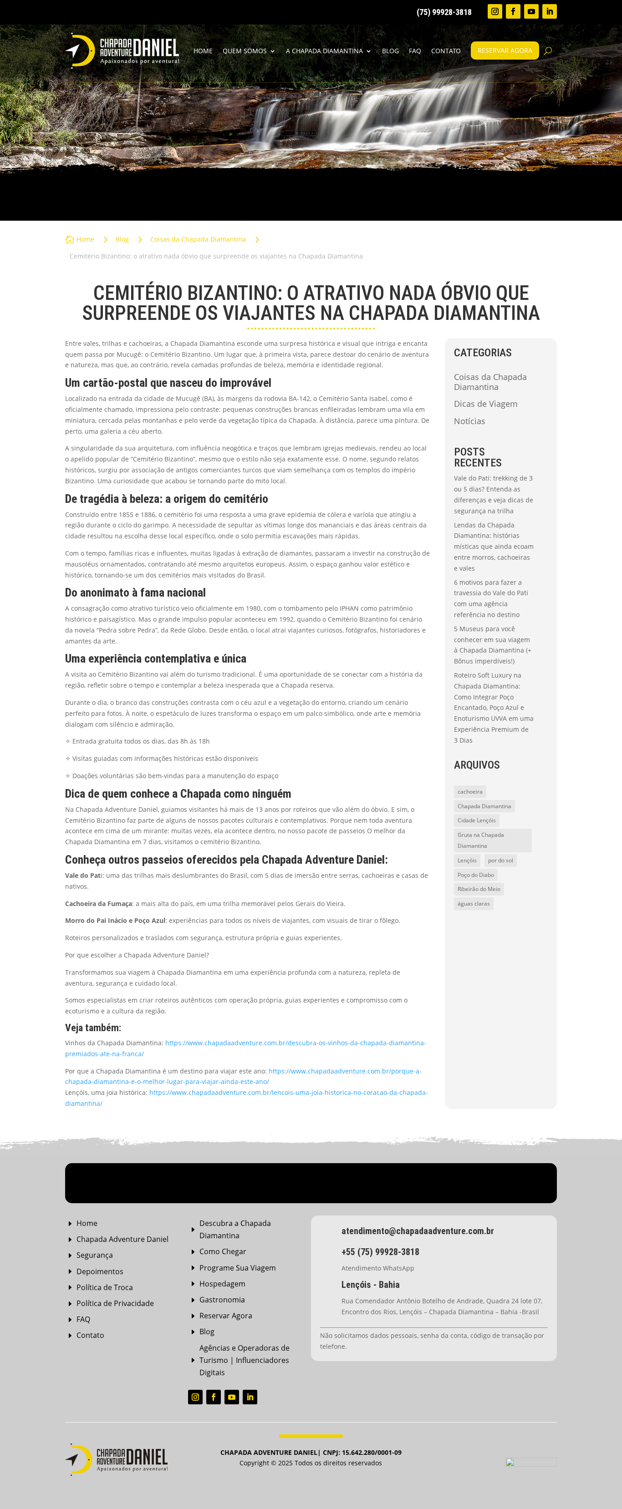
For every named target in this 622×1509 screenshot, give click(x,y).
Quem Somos (245, 50)
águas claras (474, 903)
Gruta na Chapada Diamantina (481, 840)
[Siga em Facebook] (513, 11)
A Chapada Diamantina (324, 50)
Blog (390, 50)
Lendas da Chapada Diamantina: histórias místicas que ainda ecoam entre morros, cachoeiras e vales (494, 546)
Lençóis (467, 860)
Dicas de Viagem (486, 404)
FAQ (415, 50)
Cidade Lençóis (477, 820)
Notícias (469, 421)
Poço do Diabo (476, 875)
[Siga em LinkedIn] (549, 11)
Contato (446, 50)
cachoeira (470, 791)
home (203, 50)
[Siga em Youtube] (531, 11)
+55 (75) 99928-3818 (380, 1251)
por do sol (500, 860)
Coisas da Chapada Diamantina (490, 382)
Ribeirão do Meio (479, 889)
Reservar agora (505, 50)
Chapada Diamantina (484, 806)
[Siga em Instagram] (495, 11)
